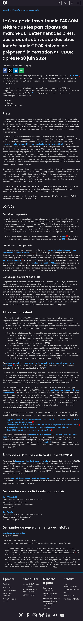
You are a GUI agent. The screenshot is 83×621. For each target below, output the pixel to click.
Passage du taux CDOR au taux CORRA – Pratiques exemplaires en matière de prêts (42, 425)
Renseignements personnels (50, 594)
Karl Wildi (7, 512)
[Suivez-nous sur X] (21, 617)
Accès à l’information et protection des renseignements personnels (51, 602)
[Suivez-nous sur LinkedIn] (48, 617)
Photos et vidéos (9, 590)
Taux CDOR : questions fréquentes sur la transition (29, 430)
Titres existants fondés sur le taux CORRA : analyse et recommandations (38, 427)
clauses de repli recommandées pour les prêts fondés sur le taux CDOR (33, 144)
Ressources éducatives (7, 594)
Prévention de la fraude (9, 600)
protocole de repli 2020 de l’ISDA (42, 263)
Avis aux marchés (31, 10)
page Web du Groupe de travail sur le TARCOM (29, 478)
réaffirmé (74, 76)
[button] (5, 70)
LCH (63, 239)
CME (64, 236)
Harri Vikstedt (9, 497)
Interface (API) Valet (71, 599)
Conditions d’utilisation (48, 589)
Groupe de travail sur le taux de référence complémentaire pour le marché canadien (41, 543)
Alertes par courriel (71, 589)
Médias (20, 540)
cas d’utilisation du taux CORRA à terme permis (57, 553)
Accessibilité (8, 587)
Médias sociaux (69, 596)
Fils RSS (66, 592)
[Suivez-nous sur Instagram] (34, 617)
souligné (47, 442)
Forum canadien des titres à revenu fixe (32, 461)
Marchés (16, 10)
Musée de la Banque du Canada (31, 585)
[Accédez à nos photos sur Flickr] (55, 617)
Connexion (29, 595)
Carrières (6, 584)
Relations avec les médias (14, 533)
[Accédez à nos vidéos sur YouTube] (62, 617)
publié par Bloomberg (12, 260)
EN (72, 3)
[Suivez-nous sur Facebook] (27, 617)
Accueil (6, 10)
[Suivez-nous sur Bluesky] (41, 617)
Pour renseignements (70, 585)
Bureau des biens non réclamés (30, 590)
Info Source (47, 608)
